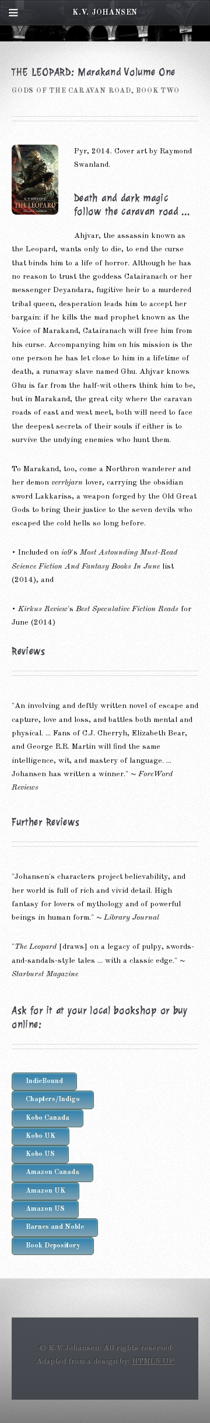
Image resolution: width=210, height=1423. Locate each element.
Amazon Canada (52, 1172)
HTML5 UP (153, 1361)
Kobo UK (40, 1136)
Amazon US (45, 1208)
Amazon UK (45, 1190)
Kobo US (40, 1154)
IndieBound (44, 1081)
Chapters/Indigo (53, 1099)
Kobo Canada (47, 1117)
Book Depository (53, 1245)
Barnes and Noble (55, 1227)
